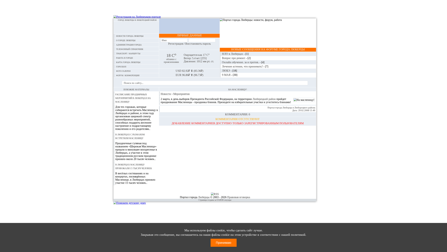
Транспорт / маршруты (128, 53)
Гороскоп (121, 66)
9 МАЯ (226, 74)
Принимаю (223, 242)
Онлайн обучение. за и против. (241, 62)
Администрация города (129, 44)
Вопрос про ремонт (234, 58)
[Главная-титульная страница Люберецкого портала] (136, 27)
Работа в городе (124, 57)
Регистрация (175, 43)
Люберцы (287, 107)
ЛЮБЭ (226, 70)
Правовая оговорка (238, 197)
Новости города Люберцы (130, 35)
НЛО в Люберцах (233, 53)
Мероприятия (181, 93)
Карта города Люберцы (128, 62)
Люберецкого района (304, 107)
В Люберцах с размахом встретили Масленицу (130, 136)
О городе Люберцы (125, 40)
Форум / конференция (127, 75)
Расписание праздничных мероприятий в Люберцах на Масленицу (133, 97)
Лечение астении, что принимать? (242, 66)
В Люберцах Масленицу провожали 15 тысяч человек (133, 166)
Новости (166, 93)
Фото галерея (123, 70)
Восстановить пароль (198, 43)
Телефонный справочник (129, 48)
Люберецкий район (264, 98)
